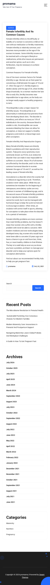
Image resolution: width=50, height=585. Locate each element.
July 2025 (10, 374)
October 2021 (12, 480)
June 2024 (10, 385)
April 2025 (10, 379)
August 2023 (11, 402)
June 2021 (10, 502)
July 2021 (10, 496)
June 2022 (10, 435)
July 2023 (10, 407)
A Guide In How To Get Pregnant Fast (21, 341)
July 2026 (10, 362)
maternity (10, 523)
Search (9, 284)
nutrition (11, 28)
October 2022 (12, 413)
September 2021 (13, 485)
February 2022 (12, 457)
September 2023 (13, 396)
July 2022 (10, 429)
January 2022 (12, 463)
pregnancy (10, 534)
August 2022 (11, 424)
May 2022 (10, 441)
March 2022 (11, 452)
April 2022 (10, 446)
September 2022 (13, 418)
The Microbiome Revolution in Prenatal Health (24, 310)
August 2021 (11, 491)
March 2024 (11, 390)
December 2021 (12, 469)
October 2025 (12, 368)
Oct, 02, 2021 (39, 266)
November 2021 (12, 474)
